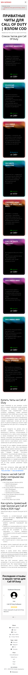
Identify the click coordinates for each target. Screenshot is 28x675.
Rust (14, 664)
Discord (15, 642)
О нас (15, 632)
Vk (15, 647)
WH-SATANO (6, 2)
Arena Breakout (14, 655)
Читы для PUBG (5, 470)
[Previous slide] (3, 595)
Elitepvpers (15, 672)
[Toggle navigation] (25, 2)
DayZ (14, 661)
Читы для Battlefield (17, 470)
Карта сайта (14, 634)
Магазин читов (6, 6)
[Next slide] (24, 595)
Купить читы (15, 627)
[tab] (13, 617)
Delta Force (14, 657)
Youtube (15, 649)
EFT (14, 659)
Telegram (15, 644)
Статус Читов (15, 637)
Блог (14, 630)
